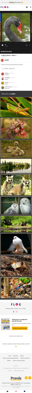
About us (16, 366)
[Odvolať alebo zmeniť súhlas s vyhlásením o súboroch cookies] (26, 377)
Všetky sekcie (17, 2)
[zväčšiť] (26, 45)
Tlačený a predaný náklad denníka (10, 358)
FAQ (20, 308)
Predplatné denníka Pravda (20, 328)
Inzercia (22, 356)
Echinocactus (8, 87)
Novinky (16, 308)
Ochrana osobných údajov (19, 360)
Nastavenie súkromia (19, 370)
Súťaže (9, 360)
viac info (18, 387)
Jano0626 (7, 77)
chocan (6, 82)
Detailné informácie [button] (6, 51)
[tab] (16, 50)
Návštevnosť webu (25, 358)
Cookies (10, 370)
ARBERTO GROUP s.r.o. (16, 385)
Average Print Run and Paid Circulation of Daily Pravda (16, 368)
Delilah (6, 73)
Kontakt (24, 308)
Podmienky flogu (9, 308)
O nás (9, 356)
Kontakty (15, 356)
